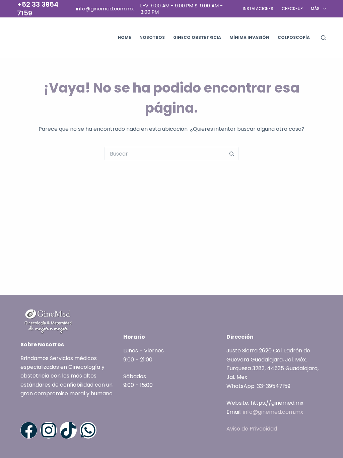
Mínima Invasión (249, 37)
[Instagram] (48, 430)
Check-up (292, 8)
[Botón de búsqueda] (231, 153)
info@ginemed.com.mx (273, 412)
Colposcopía (294, 37)
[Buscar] (323, 37)
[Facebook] (28, 430)
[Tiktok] (68, 430)
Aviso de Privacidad (251, 429)
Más (315, 8)
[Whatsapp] (88, 430)
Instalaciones (258, 8)
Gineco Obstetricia (197, 37)
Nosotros (152, 37)
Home (124, 37)
